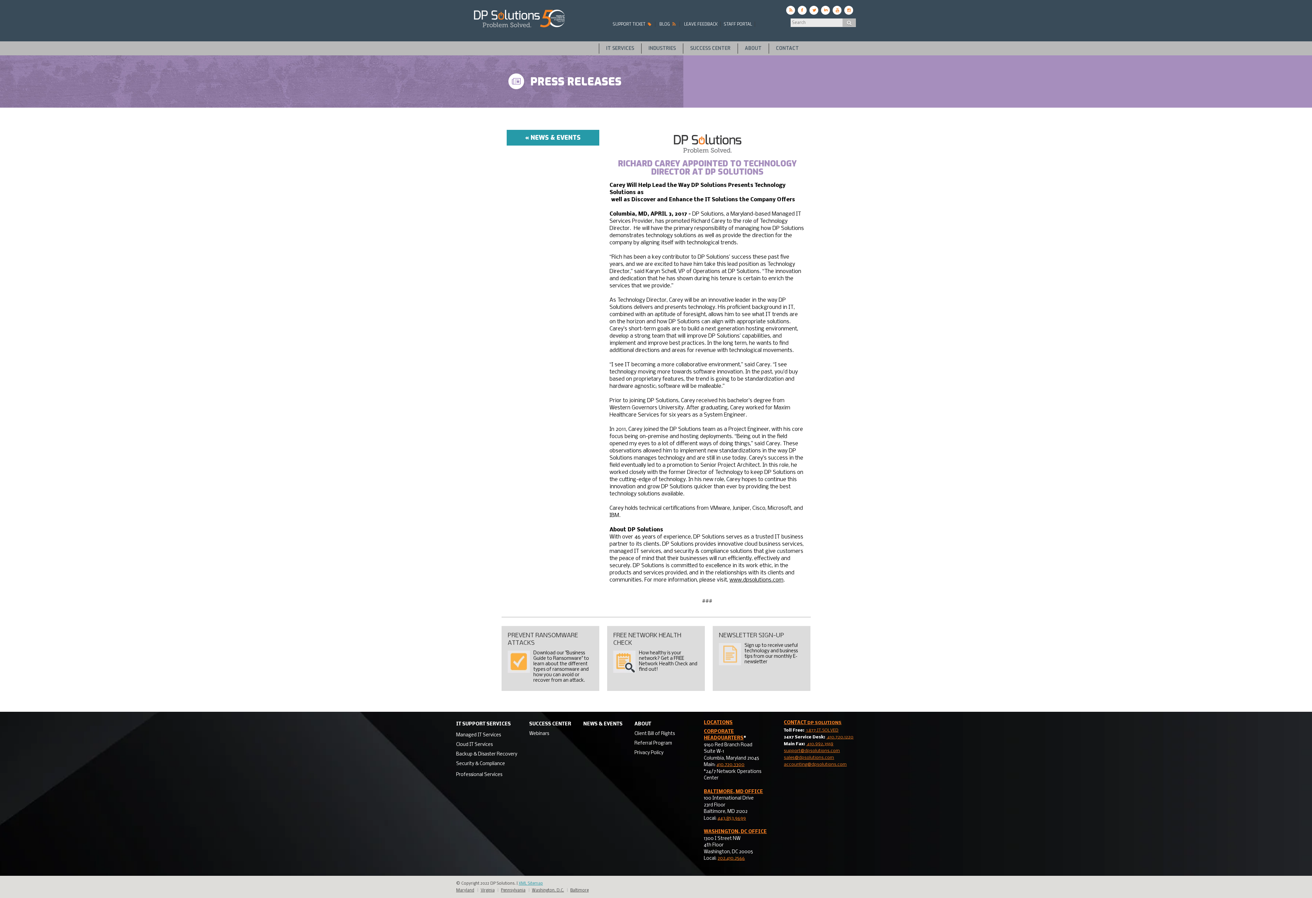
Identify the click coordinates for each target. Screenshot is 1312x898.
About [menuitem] (753, 48)
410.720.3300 (730, 764)
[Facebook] (802, 10)
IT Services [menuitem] (620, 48)
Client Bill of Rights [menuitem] (654, 733)
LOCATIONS (718, 722)
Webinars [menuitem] (539, 733)
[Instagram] (848, 10)
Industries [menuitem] (662, 48)
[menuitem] (486, 734)
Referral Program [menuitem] (653, 743)
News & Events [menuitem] (603, 724)
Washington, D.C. (548, 890)
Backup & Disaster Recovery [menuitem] (486, 754)
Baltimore (579, 890)
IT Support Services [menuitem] (483, 724)
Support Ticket (629, 24)
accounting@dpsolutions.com (815, 764)
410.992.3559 (819, 744)
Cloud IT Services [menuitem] (474, 744)
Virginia (488, 890)
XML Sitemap (531, 884)
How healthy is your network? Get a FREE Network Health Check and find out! (668, 661)
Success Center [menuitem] (710, 48)
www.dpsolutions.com (756, 580)
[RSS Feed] (790, 10)
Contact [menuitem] (787, 48)
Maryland (465, 890)
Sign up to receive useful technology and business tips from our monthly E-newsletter (771, 654)
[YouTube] (837, 10)
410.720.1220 (839, 737)
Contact (813, 722)
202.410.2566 (731, 858)
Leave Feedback (701, 24)
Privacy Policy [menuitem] (649, 753)
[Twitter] (813, 10)
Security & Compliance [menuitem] (480, 763)
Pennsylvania (513, 890)
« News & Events (552, 138)
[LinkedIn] (825, 10)
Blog (665, 24)
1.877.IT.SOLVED (821, 730)
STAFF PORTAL (738, 24)
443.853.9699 (732, 818)
